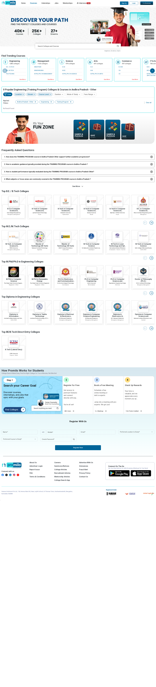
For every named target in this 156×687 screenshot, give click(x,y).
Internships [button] (45, 3)
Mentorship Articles (62, 477)
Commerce (127, 61)
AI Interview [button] (81, 3)
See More (23, 79)
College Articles (60, 470)
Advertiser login (36, 466)
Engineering (14, 61)
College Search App (62, 480)
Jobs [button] (56, 3)
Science (69, 61)
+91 (43, 432)
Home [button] (23, 3)
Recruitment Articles (62, 473)
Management (43, 61)
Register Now (78, 447)
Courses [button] (33, 3)
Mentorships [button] (67, 3)
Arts (96, 61)
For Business (147, 3)
